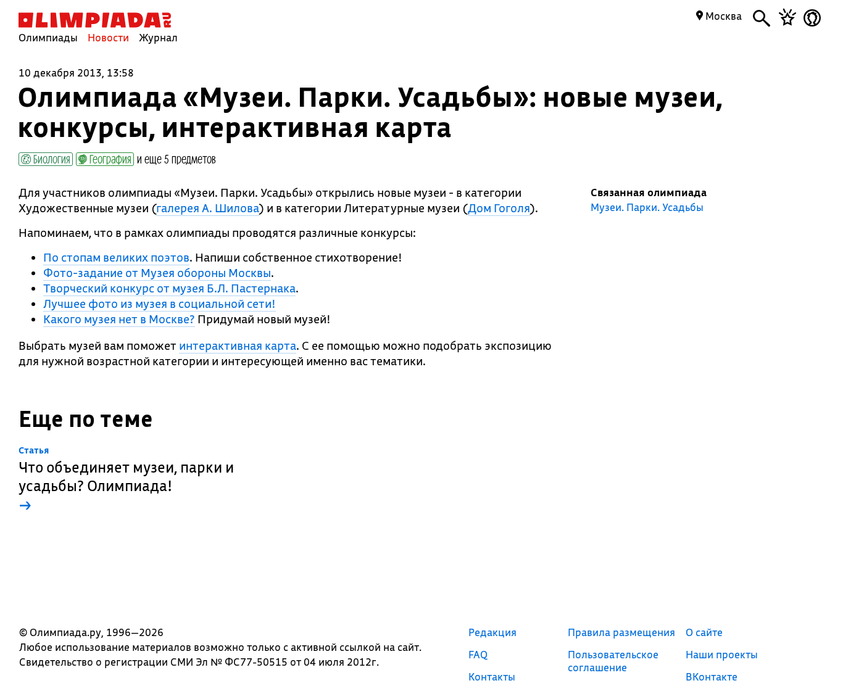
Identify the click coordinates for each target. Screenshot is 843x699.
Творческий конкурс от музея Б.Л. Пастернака (169, 288)
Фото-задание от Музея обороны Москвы (157, 272)
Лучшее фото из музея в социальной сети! (159, 303)
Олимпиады (48, 37)
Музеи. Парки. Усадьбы (647, 207)
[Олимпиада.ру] (95, 20)
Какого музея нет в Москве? (119, 319)
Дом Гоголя (499, 208)
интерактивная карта (237, 345)
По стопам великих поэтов (116, 257)
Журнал (158, 37)
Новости (108, 37)
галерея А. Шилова (207, 208)
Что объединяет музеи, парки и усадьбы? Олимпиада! (126, 479)
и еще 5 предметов (176, 158)
